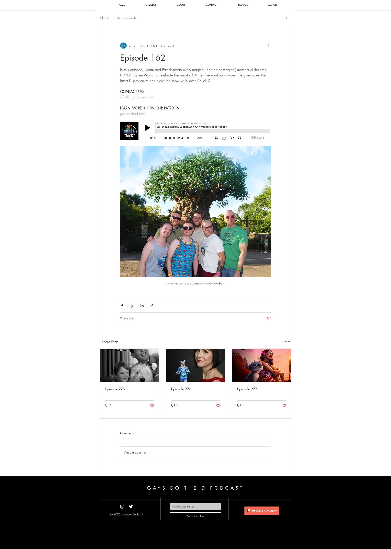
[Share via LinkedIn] (142, 306)
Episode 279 (115, 389)
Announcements (126, 18)
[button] (286, 18)
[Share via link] (152, 306)
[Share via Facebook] (122, 306)
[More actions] (268, 45)
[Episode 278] (195, 365)
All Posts (104, 18)
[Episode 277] (261, 365)
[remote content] (195, 131)
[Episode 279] (129, 365)
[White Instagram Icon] (122, 506)
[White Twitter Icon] (130, 506)
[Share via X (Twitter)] (132, 306)
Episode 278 (181, 389)
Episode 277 (247, 389)
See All (287, 341)
